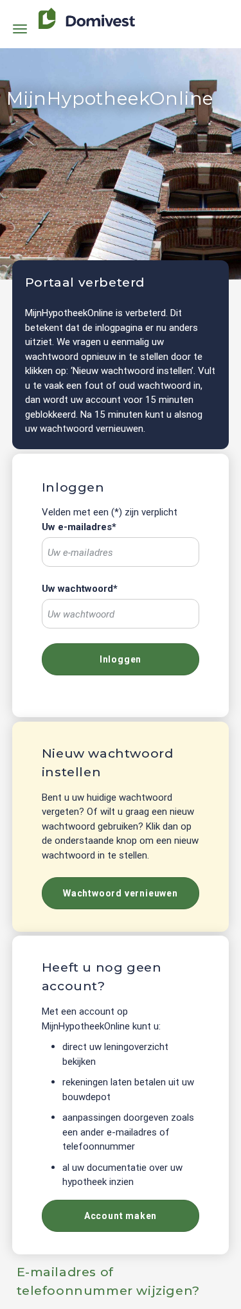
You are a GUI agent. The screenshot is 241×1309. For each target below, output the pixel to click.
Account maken (120, 1216)
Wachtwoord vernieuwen (120, 893)
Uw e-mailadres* (79, 527)
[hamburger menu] (20, 27)
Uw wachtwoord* (80, 588)
